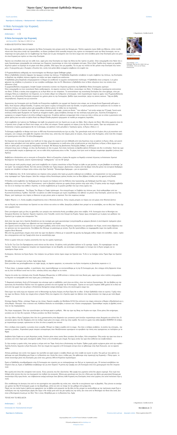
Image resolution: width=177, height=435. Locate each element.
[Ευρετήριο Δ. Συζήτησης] (15, 8)
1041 (136, 62)
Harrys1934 (130, 54)
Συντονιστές (17, 29)
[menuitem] (11, 16)
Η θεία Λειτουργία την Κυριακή (21, 26)
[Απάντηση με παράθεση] (122, 38)
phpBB (74, 417)
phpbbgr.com (87, 422)
